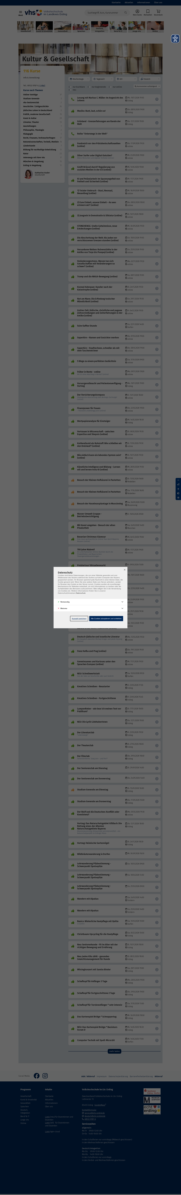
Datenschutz (81, 593)
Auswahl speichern (79, 619)
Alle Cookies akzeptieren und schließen (106, 619)
